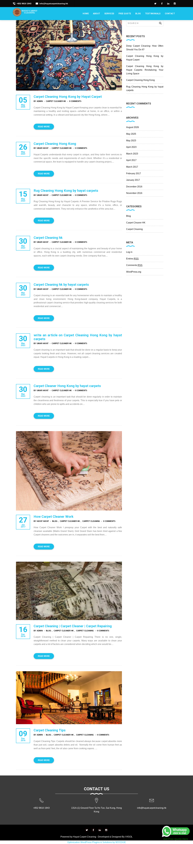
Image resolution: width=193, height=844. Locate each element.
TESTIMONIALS (153, 13)
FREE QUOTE (125, 13)
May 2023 (131, 140)
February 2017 (133, 173)
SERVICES (109, 13)
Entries (132, 258)
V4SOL (129, 837)
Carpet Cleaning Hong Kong (140, 80)
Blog (138, 13)
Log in (129, 252)
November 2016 (134, 193)
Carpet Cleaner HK (56, 101)
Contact (170, 13)
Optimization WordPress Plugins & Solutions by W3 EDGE (96, 842)
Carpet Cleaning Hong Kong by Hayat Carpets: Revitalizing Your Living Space (144, 70)
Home (86, 13)
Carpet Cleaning (91, 521)
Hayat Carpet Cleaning (84, 837)
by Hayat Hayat (41, 521)
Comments (134, 265)
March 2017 (132, 167)
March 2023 (132, 153)
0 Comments (75, 101)
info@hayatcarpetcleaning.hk (53, 3)
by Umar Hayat (41, 148)
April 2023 (131, 147)
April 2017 (131, 160)
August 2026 (132, 127)
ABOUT (96, 13)
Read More (44, 126)
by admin (38, 101)
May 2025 (131, 134)
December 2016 (134, 186)
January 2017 (133, 180)
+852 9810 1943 (24, 3)
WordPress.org (133, 272)
